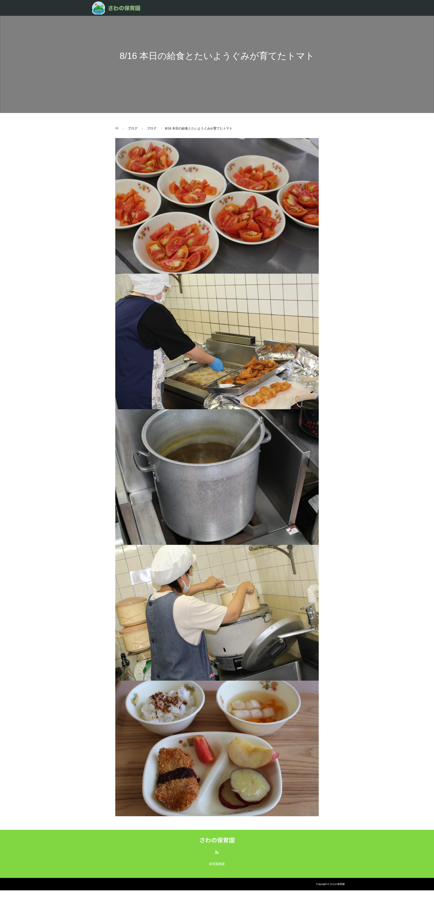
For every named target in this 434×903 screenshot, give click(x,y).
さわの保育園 (217, 840)
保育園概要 (217, 864)
